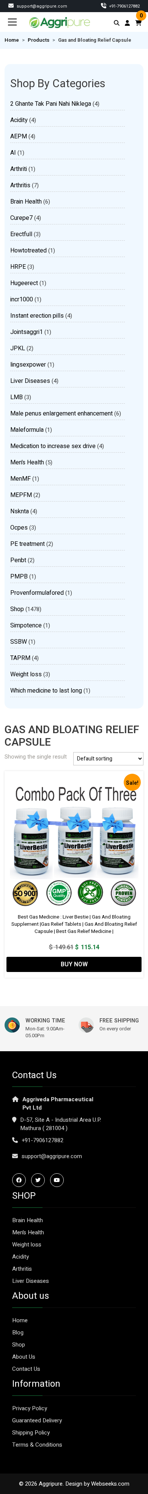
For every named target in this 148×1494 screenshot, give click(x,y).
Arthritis (20, 185)
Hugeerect (24, 283)
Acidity (19, 120)
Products (38, 40)
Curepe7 (21, 218)
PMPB (19, 576)
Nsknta (19, 511)
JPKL (17, 348)
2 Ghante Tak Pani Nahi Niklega (50, 103)
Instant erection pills (37, 315)
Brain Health (26, 201)
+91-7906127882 (42, 1140)
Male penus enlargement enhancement (61, 413)
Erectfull (21, 234)
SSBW (18, 641)
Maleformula (27, 429)
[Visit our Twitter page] (40, 1180)
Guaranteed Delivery (37, 1420)
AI (13, 152)
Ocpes (19, 527)
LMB (16, 397)
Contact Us (26, 1369)
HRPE (18, 266)
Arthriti (18, 169)
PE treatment (27, 544)
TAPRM (20, 658)
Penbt (18, 560)
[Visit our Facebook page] (21, 1180)
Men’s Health (27, 462)
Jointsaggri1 (26, 332)
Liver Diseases (30, 381)
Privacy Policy (29, 1408)
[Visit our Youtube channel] (59, 1180)
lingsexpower (28, 364)
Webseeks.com (110, 1484)
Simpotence (26, 625)
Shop (17, 609)
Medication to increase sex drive (53, 446)
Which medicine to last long (46, 690)
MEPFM (21, 495)
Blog (18, 1332)
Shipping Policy (31, 1432)
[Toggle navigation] (12, 22)
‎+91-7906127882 (124, 6)
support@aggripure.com (41, 6)
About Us (23, 1357)
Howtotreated (28, 250)
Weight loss (26, 674)
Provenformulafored (37, 592)
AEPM (18, 136)
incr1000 (21, 299)
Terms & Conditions (37, 1445)
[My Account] (127, 23)
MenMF (20, 478)
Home (12, 40)
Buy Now (74, 964)
